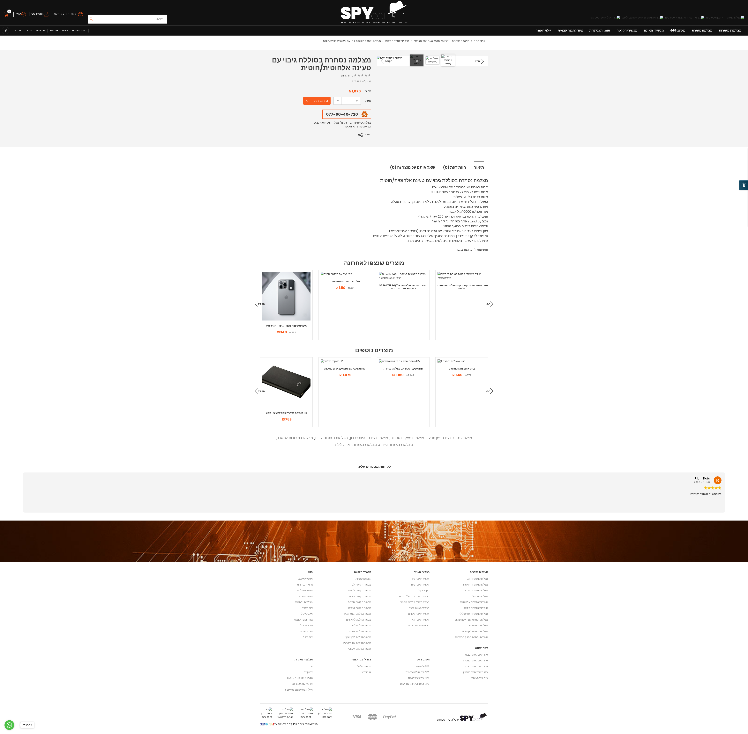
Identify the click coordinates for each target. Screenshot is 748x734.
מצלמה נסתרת (702, 30)
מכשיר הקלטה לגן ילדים (358, 620)
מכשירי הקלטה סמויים (359, 602)
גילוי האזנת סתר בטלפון (475, 672)
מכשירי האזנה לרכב (419, 608)
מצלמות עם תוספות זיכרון (369, 437)
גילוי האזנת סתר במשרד (475, 660)
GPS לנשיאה (423, 666)
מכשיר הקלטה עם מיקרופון (357, 643)
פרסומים (40, 30)
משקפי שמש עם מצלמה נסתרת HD (403, 369)
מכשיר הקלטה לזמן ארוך (358, 637)
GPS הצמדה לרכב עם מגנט (415, 684)
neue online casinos (13, 732)
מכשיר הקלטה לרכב (360, 625)
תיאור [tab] (479, 167)
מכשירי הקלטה (627, 30)
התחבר (17, 30)
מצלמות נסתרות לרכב (476, 590)
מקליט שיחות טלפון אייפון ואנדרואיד (286, 326)
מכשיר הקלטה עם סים (359, 631)
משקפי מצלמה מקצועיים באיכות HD (344, 369)
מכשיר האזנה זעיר (420, 620)
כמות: (368, 101)
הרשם (28, 30)
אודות (65, 30)
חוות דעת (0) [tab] (454, 167)
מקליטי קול (307, 614)
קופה (18, 14)
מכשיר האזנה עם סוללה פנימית (413, 596)
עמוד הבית (479, 41)
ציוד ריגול (308, 637)
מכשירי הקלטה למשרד (359, 590)
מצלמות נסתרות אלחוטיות (474, 602)
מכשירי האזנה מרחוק (419, 625)
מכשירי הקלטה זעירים (359, 608)
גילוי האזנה (543, 30)
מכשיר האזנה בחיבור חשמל (415, 602)
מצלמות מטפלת (479, 596)
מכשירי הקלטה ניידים (360, 596)
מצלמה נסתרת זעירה (477, 625)
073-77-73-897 (65, 14)
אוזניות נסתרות (599, 30)
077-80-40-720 (342, 114)
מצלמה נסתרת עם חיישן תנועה (449, 437)
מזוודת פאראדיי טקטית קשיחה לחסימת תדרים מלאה (462, 287)
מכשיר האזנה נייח (420, 584)
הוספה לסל (321, 101)
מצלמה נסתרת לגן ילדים (475, 631)
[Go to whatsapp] (9, 725)
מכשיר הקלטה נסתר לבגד (357, 614)
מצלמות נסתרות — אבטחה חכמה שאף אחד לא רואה (441, 41)
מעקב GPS (677, 30)
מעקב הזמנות (79, 30)
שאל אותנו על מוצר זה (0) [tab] (412, 167)
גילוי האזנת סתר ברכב (476, 666)
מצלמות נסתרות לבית (331, 437)
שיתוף (368, 134)
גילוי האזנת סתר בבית (476, 655)
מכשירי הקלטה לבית (360, 584)
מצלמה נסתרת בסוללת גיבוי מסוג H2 (286, 413)
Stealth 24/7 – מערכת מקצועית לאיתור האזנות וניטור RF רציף (403, 287)
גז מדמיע (366, 672)
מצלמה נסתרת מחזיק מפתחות (471, 637)
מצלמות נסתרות (730, 30)
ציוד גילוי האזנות (479, 678)
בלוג (310, 572)
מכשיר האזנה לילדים (419, 614)
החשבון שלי (37, 14)
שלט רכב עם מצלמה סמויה (345, 281)
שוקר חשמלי (306, 625)
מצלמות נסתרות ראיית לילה (356, 444)
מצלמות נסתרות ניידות (397, 41)
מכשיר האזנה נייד (421, 579)
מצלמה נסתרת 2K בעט (462, 369)
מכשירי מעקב (305, 579)
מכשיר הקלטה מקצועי (359, 649)
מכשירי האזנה (654, 30)
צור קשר (53, 30)
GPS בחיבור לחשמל (419, 678)
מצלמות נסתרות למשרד (295, 437)
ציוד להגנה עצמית (570, 30)
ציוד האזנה (307, 608)
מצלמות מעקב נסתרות (407, 437)
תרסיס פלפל (306, 631)
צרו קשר (308, 672)
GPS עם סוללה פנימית (418, 672)
